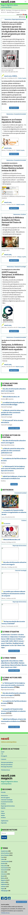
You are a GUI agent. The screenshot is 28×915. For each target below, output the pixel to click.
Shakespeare (5, 645)
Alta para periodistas (7, 764)
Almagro (19, 256)
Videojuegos (4, 890)
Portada (3, 792)
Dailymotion (14, 637)
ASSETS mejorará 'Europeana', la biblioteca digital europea (12, 274)
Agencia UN (4, 661)
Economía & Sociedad (20, 114)
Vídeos (3, 813)
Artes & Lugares (5, 797)
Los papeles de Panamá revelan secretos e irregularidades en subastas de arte (14, 512)
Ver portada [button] (14, 484)
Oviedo (20, 78)
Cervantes (14, 634)
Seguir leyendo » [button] (14, 107)
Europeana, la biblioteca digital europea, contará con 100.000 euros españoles (14, 347)
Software (3, 886)
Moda (2, 876)
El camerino (7, 523)
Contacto (3, 759)
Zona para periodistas (7, 762)
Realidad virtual (18, 643)
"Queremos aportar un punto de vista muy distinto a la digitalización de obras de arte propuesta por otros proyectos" (14, 31)
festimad (22, 637)
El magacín (4, 756)
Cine (2, 857)
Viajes (2, 888)
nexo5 (3, 643)
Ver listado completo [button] (14, 428)
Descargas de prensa (6, 766)
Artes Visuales (5, 855)
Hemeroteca (8, 19)
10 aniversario (5, 634)
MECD (16, 641)
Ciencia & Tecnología (20, 266)
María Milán (14, 663)
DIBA (21, 661)
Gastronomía (4, 867)
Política (3, 882)
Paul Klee (9, 643)
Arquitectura (4, 851)
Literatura (4, 874)
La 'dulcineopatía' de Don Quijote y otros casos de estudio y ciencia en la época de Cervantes (13, 468)
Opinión (3, 808)
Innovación (4, 869)
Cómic (2, 859)
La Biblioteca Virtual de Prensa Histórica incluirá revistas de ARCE (12, 168)
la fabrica (19, 639)
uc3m (12, 645)
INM (7, 639)
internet (12, 639)
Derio (19, 327)
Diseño (3, 863)
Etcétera (23, 214)
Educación (4, 865)
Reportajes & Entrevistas (19, 19)
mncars (21, 641)
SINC (14, 667)
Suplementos (4, 820)
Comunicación (5, 861)
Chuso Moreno (13, 661)
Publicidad (4, 884)
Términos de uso (5, 770)
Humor (3, 639)
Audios (3, 815)
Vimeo (19, 645)
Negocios (3, 880)
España (24, 78)
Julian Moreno (5, 663)
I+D (2, 754)
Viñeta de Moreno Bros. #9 (11, 397)
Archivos (3, 817)
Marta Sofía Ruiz (15, 665)
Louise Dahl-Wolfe (7, 641)
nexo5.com (8, 667)
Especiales (4, 823)
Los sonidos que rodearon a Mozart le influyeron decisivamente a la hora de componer (13, 593)
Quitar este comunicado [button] (21, 901)
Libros (2, 872)
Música (3, 878)
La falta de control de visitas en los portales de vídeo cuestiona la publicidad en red (12, 412)
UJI (16, 645)
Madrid (18, 150)
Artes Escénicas (5, 853)
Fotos (2, 811)
